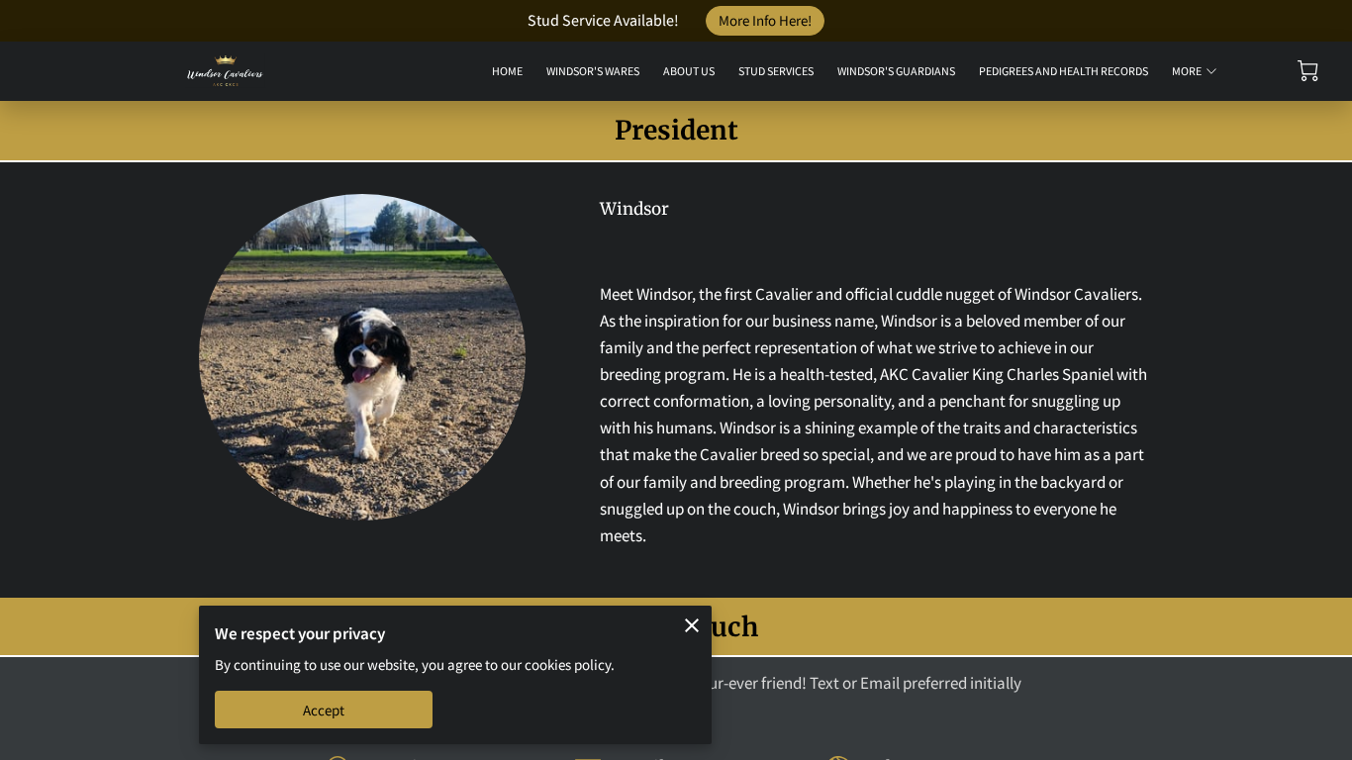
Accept (324, 710)
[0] (1308, 70)
